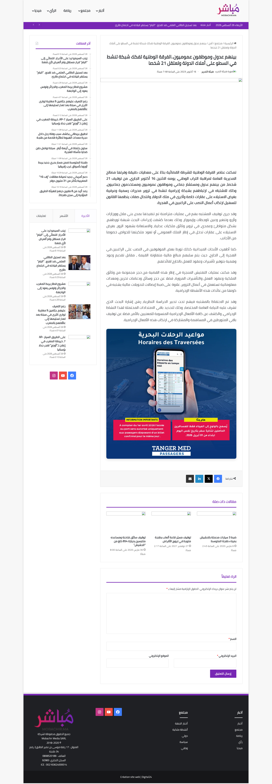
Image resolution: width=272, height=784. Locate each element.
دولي (185, 735)
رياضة (68, 10)
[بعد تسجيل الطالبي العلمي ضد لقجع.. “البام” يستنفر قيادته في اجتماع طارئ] (79, 262)
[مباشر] (229, 10)
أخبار (101, 10)
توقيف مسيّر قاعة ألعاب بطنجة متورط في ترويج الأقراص (173, 539)
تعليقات (41, 216)
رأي (240, 741)
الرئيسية (229, 43)
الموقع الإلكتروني (159, 655)
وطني (184, 748)
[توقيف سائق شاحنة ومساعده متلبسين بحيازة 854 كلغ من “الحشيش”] (126, 523)
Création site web (130, 776)
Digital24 (147, 776)
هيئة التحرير (208, 71)
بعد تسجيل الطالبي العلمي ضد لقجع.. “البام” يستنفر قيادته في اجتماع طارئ (51, 263)
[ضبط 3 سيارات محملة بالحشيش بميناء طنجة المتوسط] (216, 523)
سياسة (184, 741)
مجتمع (85, 10)
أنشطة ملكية (180, 729)
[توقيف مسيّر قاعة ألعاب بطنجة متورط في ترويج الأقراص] (171, 523)
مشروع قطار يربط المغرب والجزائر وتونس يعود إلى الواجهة (51, 288)
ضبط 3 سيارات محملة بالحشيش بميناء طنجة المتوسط (218, 539)
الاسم (232, 638)
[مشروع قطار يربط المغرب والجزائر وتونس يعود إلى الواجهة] (79, 289)
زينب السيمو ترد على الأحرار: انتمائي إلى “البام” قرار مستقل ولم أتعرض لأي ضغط (51, 237)
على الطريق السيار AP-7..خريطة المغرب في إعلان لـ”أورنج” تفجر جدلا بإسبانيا (52, 343)
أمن (210, 43)
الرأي (53, 10)
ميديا (37, 10)
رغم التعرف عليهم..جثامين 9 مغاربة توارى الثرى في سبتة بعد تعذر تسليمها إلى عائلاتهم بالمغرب (51, 314)
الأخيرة (85, 216)
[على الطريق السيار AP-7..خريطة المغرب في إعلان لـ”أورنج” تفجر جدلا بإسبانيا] (79, 342)
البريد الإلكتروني (226, 655)
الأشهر (64, 216)
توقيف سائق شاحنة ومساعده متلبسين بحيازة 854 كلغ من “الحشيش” (128, 541)
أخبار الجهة (181, 723)
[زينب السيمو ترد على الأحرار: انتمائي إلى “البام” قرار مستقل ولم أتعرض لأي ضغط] (79, 236)
